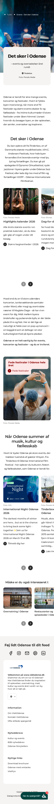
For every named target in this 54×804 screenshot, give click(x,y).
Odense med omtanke (19, 767)
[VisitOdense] (16, 666)
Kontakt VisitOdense (18, 717)
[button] (20, 231)
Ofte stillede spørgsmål (19, 721)
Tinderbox (28, 73)
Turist (9, 15)
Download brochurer (18, 763)
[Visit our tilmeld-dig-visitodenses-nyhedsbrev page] (27, 653)
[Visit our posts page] (43, 653)
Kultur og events (16, 738)
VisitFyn (12, 771)
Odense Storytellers (18, 746)
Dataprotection (14, 796)
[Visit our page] (18, 653)
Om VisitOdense (16, 713)
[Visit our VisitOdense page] (10, 653)
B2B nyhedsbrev (16, 742)
